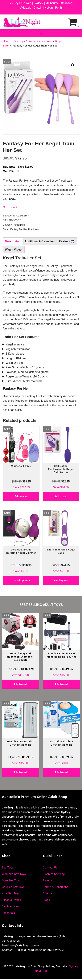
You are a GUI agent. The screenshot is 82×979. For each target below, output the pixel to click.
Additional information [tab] (40, 241)
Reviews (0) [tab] (66, 241)
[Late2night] (22, 22)
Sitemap (48, 893)
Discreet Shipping (54, 874)
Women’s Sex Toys (40, 40)
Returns (48, 880)
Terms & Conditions (55, 887)
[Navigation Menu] (41, 33)
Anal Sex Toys (11, 893)
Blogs (46, 900)
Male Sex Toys (11, 880)
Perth (58, 7)
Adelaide (25, 7)
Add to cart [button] (21, 496)
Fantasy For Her (18, 229)
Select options (21, 580)
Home (6, 40)
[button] (72, 65)
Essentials (8, 913)
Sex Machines (10, 906)
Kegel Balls (19, 225)
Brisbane (66, 3)
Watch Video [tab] (13, 249)
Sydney (38, 3)
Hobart (48, 7)
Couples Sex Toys (13, 887)
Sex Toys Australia (19, 3)
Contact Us (50, 867)
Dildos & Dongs (11, 900)
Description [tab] (12, 241)
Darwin (37, 7)
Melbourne (52, 3)
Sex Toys (19, 40)
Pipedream (33, 229)
